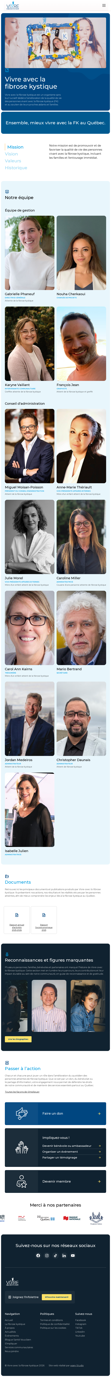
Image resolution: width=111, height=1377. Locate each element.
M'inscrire (70, 711)
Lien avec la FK (54, 700)
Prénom (52, 681)
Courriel (53, 692)
